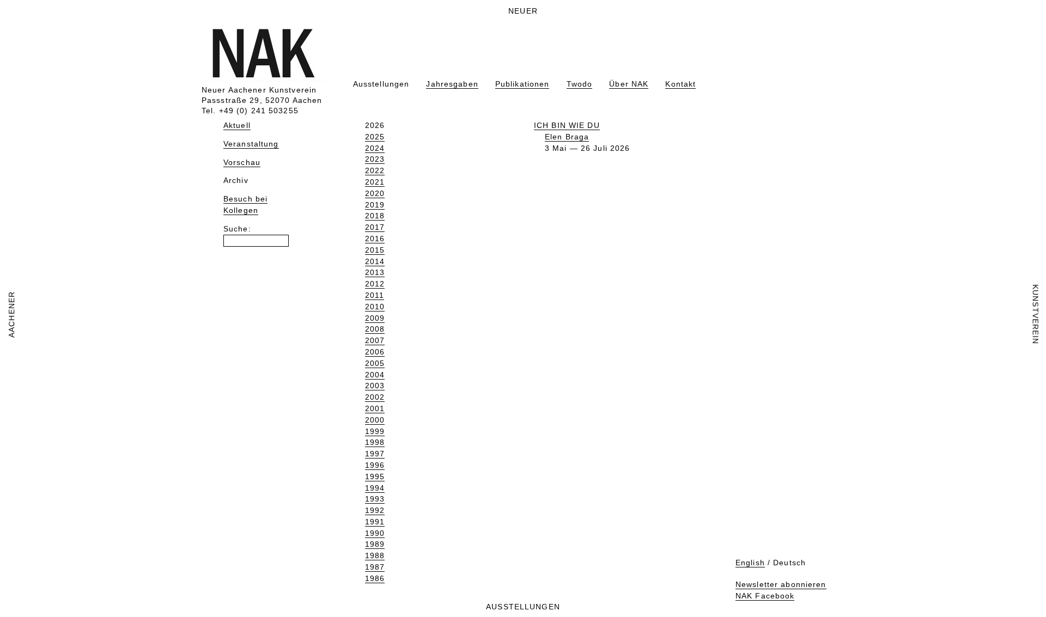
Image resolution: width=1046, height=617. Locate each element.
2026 (375, 125)
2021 (375, 182)
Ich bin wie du (567, 125)
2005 (375, 363)
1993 (375, 498)
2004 (375, 374)
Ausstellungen (381, 84)
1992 (375, 510)
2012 (375, 283)
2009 (375, 318)
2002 (375, 397)
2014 (375, 261)
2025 (375, 136)
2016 (375, 238)
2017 (375, 227)
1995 (375, 476)
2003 (375, 385)
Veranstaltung (251, 143)
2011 (374, 295)
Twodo (580, 84)
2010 (375, 306)
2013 (375, 272)
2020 (375, 193)
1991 (375, 521)
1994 (375, 488)
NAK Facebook (764, 595)
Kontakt (680, 84)
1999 (375, 431)
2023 (375, 159)
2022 (375, 170)
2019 (375, 204)
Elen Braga (567, 136)
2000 (375, 420)
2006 (375, 351)
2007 (375, 340)
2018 (375, 215)
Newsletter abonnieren (780, 584)
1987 (375, 567)
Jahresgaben (452, 84)
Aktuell (237, 125)
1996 (375, 465)
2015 (375, 250)
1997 (375, 453)
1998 (375, 442)
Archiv (235, 180)
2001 (375, 408)
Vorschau (241, 162)
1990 (375, 533)
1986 (375, 578)
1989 (375, 544)
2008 (375, 329)
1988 (375, 555)
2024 (375, 148)
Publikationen (522, 84)
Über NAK (628, 84)
